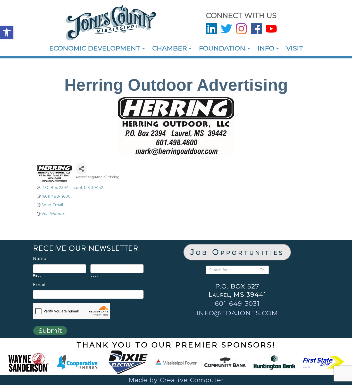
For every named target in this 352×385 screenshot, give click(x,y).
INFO (266, 48)
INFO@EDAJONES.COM (237, 313)
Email (39, 285)
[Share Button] (81, 168)
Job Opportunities (237, 252)
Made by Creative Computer (176, 380)
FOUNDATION (223, 48)
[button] (6, 32)
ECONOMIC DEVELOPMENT (95, 48)
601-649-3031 (237, 303)
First (37, 275)
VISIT (294, 48)
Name (39, 259)
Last (94, 275)
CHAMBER (170, 48)
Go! (262, 270)
